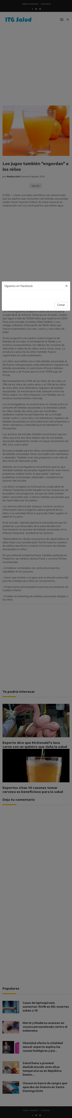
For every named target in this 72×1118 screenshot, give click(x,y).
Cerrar (61, 305)
